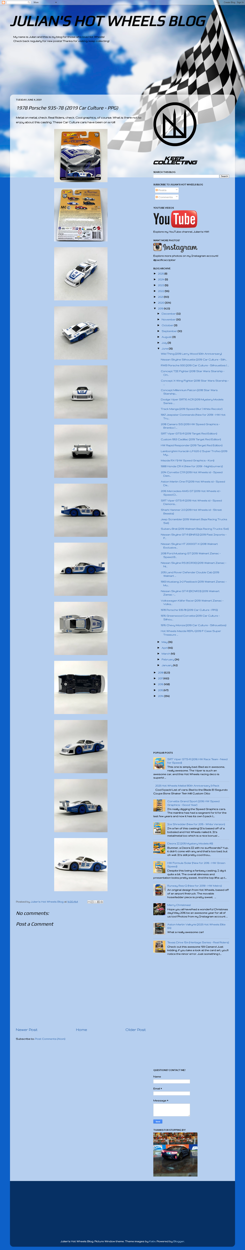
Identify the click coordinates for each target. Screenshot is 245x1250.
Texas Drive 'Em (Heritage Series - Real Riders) (198, 942)
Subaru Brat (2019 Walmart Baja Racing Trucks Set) (195, 528)
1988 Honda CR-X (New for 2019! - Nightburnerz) (192, 466)
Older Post (136, 1030)
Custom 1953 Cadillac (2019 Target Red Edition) (191, 439)
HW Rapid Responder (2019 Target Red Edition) (191, 445)
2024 (161, 279)
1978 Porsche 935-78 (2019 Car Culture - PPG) (189, 609)
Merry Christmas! (179, 905)
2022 (161, 291)
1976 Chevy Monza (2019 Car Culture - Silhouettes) (193, 625)
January (167, 665)
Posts (162, 190)
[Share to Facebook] (98, 902)
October (168, 325)
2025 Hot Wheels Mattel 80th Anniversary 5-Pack (187, 785)
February (168, 659)
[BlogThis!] (92, 902)
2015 (161, 690)
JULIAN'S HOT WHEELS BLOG (107, 20)
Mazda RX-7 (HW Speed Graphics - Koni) (187, 460)
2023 (161, 285)
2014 (161, 696)
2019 (161, 308)
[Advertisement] (113, 71)
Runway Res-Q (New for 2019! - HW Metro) (194, 885)
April (165, 647)
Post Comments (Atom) (50, 1038)
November (169, 319)
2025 (161, 273)
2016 (161, 684)
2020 (161, 302)
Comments (165, 197)
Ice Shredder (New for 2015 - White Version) (196, 824)
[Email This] (89, 902)
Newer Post (27, 1030)
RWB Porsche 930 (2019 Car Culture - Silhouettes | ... (195, 365)
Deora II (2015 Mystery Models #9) (190, 843)
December (169, 313)
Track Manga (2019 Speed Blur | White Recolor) (191, 408)
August (167, 336)
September (170, 331)
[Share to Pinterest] (101, 902)
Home (81, 1030)
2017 (161, 678)
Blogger (178, 1241)
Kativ (152, 1241)
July (165, 342)
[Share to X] (95, 902)
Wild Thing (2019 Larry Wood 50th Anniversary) (191, 353)
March (166, 653)
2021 (161, 296)
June (165, 348)
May (165, 642)
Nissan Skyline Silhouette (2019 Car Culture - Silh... (194, 359)
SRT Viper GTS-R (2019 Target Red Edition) (189, 433)
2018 (161, 672)
